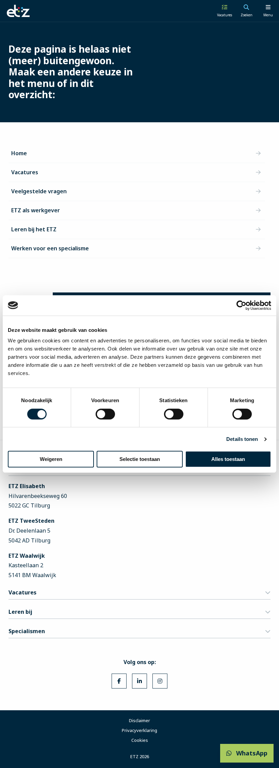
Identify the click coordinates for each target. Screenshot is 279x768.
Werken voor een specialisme (50, 248)
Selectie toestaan (139, 459)
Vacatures (24, 172)
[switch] (105, 414)
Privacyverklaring (139, 730)
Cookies (139, 740)
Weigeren (51, 459)
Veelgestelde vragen (39, 191)
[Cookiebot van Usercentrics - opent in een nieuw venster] (241, 305)
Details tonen (242, 439)
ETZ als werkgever (35, 210)
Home (19, 153)
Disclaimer (139, 720)
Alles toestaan (228, 459)
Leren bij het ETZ (33, 229)
